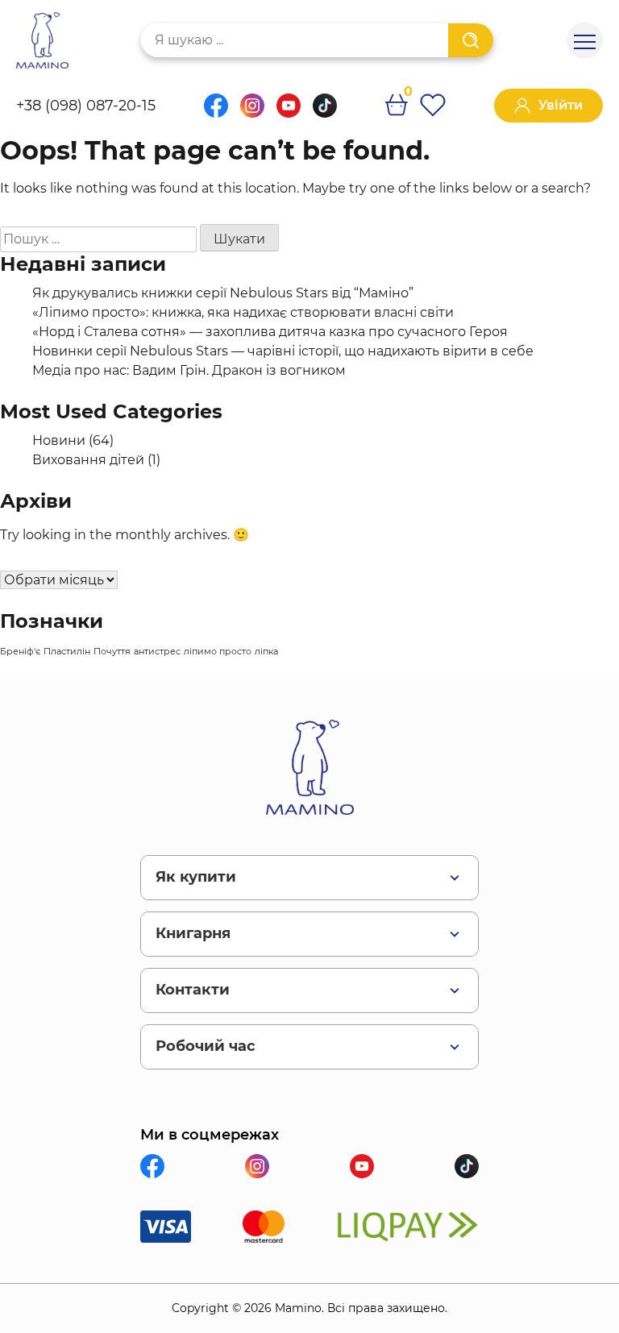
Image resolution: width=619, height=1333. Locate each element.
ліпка (266, 651)
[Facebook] (216, 113)
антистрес (157, 651)
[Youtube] (288, 113)
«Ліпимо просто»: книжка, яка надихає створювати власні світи (243, 312)
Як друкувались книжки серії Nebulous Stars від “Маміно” (222, 293)
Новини (58, 440)
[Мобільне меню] (585, 41)
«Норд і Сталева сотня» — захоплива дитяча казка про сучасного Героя (270, 331)
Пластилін (67, 651)
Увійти (560, 105)
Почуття (112, 651)
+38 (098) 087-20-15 (86, 105)
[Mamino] (42, 40)
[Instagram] (252, 113)
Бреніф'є (20, 651)
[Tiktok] (325, 113)
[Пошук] (470, 40)
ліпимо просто (217, 651)
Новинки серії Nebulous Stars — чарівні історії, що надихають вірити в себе (283, 351)
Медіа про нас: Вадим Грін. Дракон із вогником (189, 370)
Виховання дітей (88, 459)
